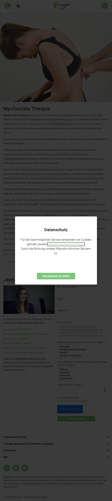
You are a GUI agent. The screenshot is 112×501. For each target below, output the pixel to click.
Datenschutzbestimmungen (66, 244)
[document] (56, 250)
